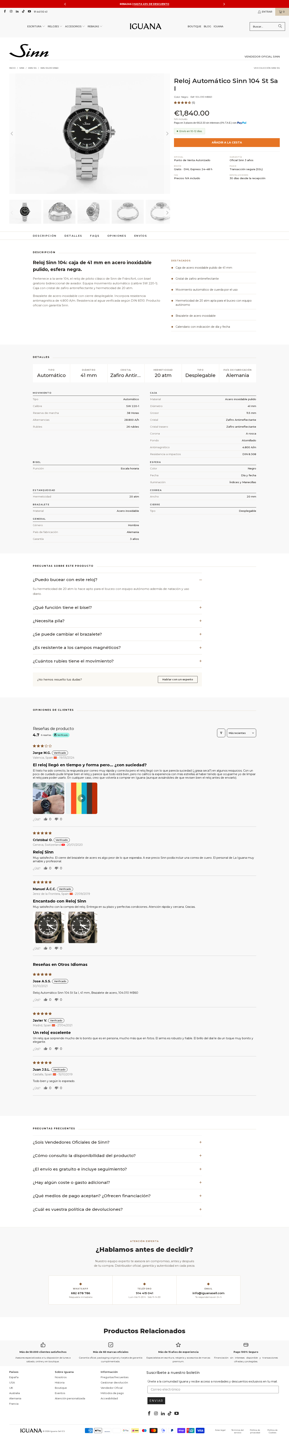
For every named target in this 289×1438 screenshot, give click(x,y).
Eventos (60, 1393)
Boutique (61, 1387)
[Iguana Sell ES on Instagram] (10, 11)
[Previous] (12, 133)
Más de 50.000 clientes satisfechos (42, 1351)
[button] (36, 26)
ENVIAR (156, 1400)
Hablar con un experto (177, 679)
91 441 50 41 (40, 11)
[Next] (167, 133)
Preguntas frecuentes (114, 1377)
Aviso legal (220, 1430)
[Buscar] (280, 26)
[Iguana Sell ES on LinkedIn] (17, 11)
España (13, 1377)
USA (12, 1382)
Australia (14, 1393)
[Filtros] (221, 733)
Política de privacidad (255, 1431)
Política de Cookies (272, 1431)
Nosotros (60, 1377)
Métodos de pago (112, 1393)
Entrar (267, 11)
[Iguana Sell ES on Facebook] (4, 11)
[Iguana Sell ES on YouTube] (29, 11)
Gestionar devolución (114, 1382)
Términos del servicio (237, 1431)
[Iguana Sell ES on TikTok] (23, 11)
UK (11, 1387)
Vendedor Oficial (111, 1387)
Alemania (15, 1398)
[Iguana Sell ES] (145, 27)
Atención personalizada (70, 1398)
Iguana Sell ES (57, 1431)
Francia (13, 1403)
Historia (59, 1382)
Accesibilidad (109, 1398)
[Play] (89, 133)
